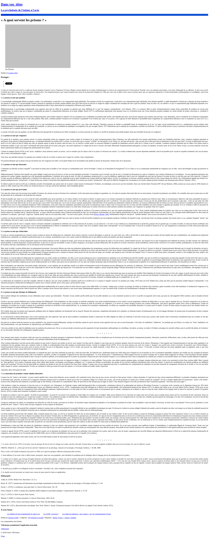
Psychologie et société (35, 518)
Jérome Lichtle (13, 518)
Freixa (60, 518)
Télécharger (5, 529)
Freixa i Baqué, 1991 (101, 214)
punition (73, 518)
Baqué (55, 518)
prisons (67, 518)
